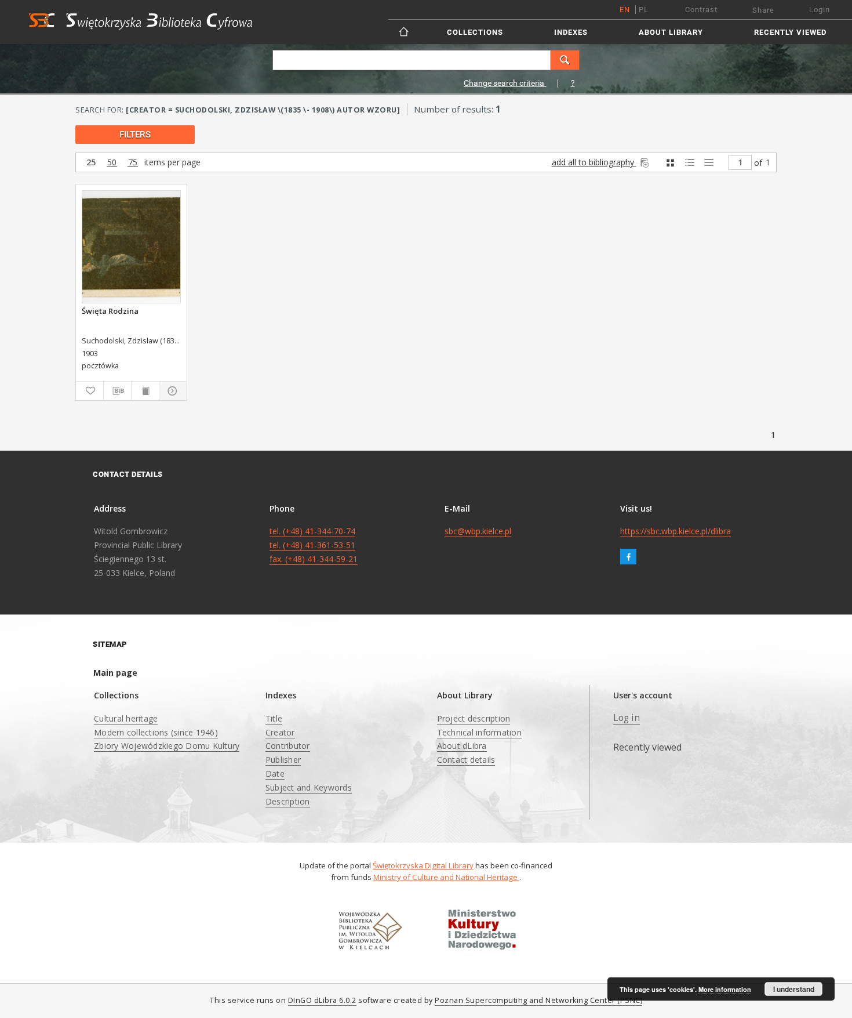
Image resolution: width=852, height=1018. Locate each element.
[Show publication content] (145, 391)
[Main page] (404, 31)
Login (819, 9)
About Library (671, 32)
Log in (626, 718)
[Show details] (171, 391)
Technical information (479, 732)
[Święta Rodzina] (131, 247)
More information (724, 989)
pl (644, 9)
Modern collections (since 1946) (156, 732)
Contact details (466, 759)
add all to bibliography (594, 162)
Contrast (701, 9)
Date (275, 773)
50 (111, 162)
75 (132, 162)
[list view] (708, 163)
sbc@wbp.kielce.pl (478, 531)
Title (273, 718)
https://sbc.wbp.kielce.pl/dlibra (675, 531)
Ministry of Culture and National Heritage (446, 877)
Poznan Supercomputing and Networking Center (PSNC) (538, 1000)
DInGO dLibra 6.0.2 (322, 1000)
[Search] (565, 60)
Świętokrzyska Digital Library (423, 865)
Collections (475, 32)
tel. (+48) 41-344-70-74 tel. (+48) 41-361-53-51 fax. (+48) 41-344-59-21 (314, 545)
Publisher (283, 759)
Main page (115, 672)
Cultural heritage (126, 718)
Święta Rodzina (110, 311)
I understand (793, 989)
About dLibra (462, 745)
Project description (474, 718)
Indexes (571, 32)
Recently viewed (790, 32)
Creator (280, 732)
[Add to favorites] (89, 391)
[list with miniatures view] (689, 163)
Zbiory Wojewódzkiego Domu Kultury (166, 745)
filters (135, 134)
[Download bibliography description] (117, 391)
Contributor (287, 745)
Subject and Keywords (308, 787)
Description (287, 801)
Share (763, 10)
